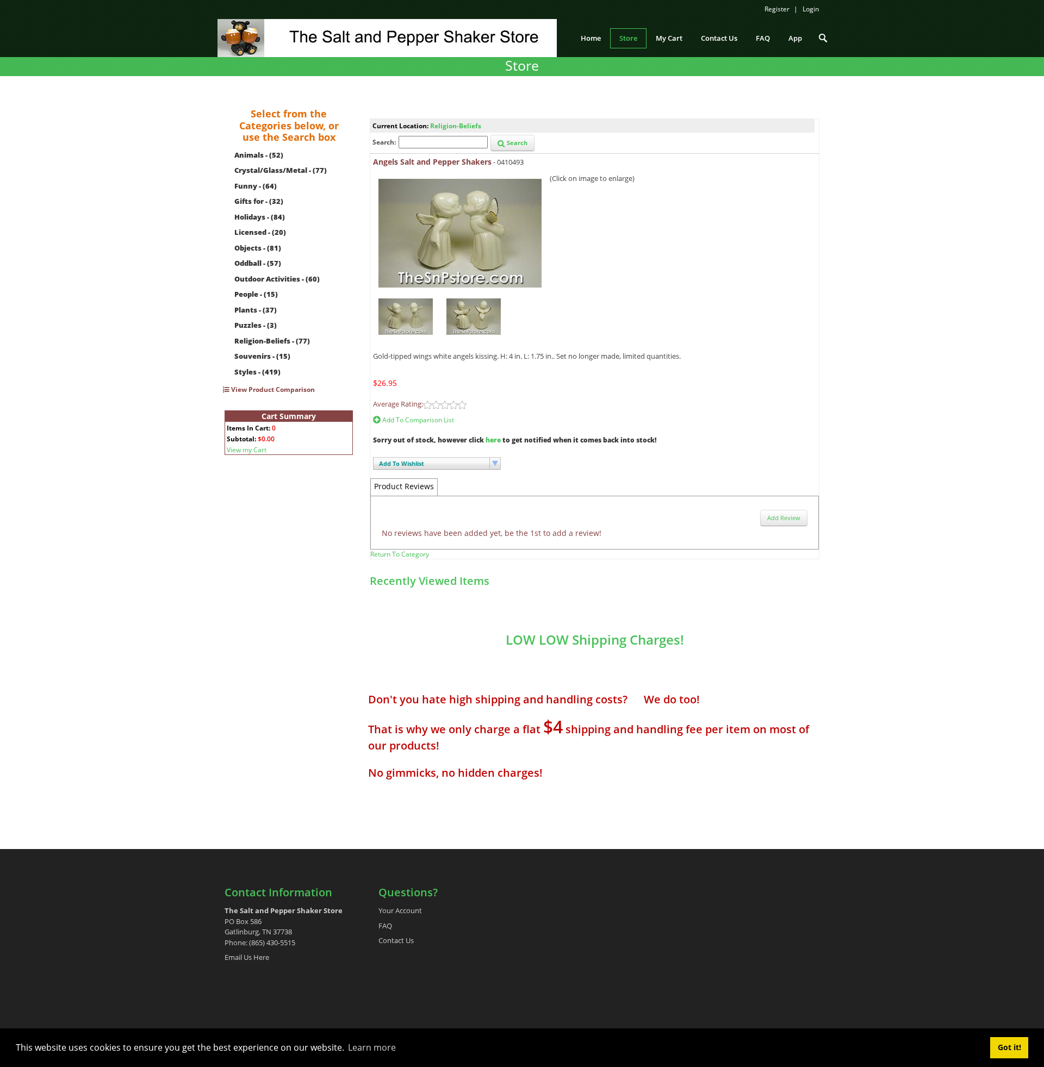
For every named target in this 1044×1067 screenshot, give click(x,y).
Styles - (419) (257, 372)
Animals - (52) (258, 155)
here (493, 440)
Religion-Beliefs (455, 125)
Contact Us (396, 940)
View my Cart (246, 449)
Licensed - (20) (260, 232)
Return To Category (399, 554)
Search (516, 143)
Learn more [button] (372, 1047)
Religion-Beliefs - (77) (272, 341)
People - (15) (256, 294)
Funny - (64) (255, 186)
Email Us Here (247, 957)
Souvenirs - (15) (262, 356)
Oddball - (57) (257, 263)
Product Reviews (404, 486)
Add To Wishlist (401, 463)
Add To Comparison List (417, 420)
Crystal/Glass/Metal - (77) (280, 170)
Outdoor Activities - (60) (277, 279)
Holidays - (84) (259, 217)
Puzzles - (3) (255, 325)
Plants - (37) (255, 310)
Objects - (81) (257, 248)
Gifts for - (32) (258, 201)
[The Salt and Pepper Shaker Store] (387, 37)
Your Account (400, 910)
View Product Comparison (272, 389)
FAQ (385, 926)
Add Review (783, 518)
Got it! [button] (1009, 1047)
